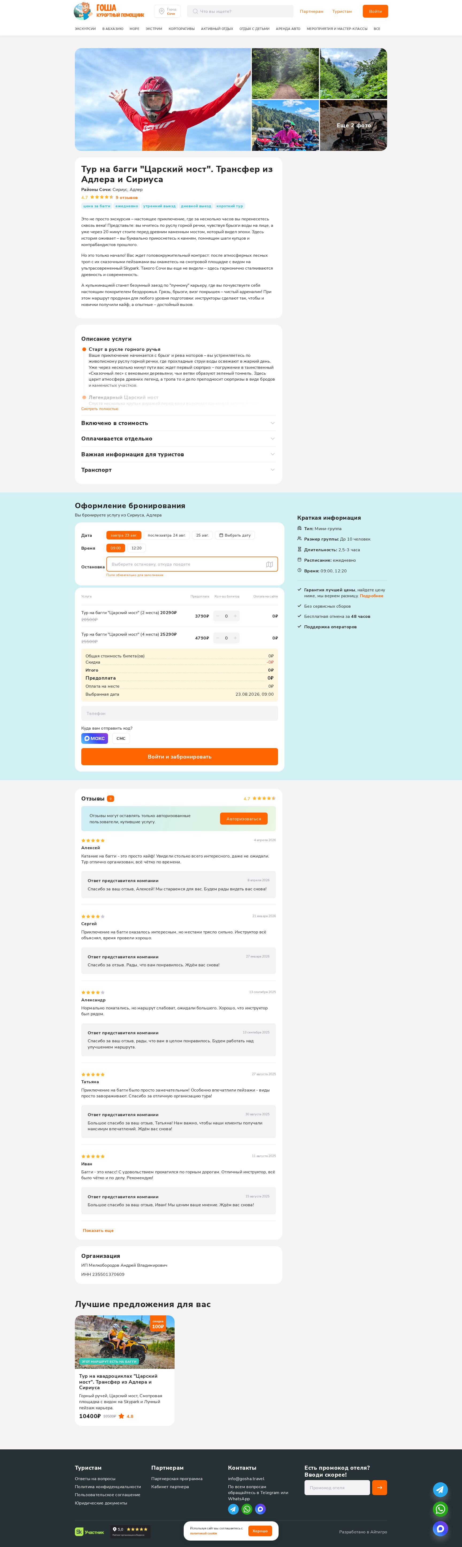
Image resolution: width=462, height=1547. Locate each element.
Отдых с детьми (255, 28)
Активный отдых (217, 28)
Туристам (342, 11)
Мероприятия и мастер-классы (337, 28)
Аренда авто (288, 28)
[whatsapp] (440, 1509)
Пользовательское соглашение (108, 1494)
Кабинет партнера (170, 1486)
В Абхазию (113, 28)
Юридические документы (101, 1503)
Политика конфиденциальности (108, 1486)
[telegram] (440, 1489)
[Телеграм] (233, 1509)
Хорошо (260, 1530)
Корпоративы (182, 28)
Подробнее (371, 595)
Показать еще (98, 1230)
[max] (260, 1509)
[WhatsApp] (246, 1509)
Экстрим (154, 28)
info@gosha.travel (246, 1478)
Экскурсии (85, 28)
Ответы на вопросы (95, 1478)
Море (134, 28)
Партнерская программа (177, 1478)
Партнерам (312, 11)
